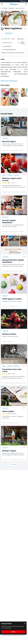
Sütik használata (7, 628)
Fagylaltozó (11, 8)
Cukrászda (9, 175)
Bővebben (14, 464)
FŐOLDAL (5, 8)
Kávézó (4, 175)
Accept (13, 631)
